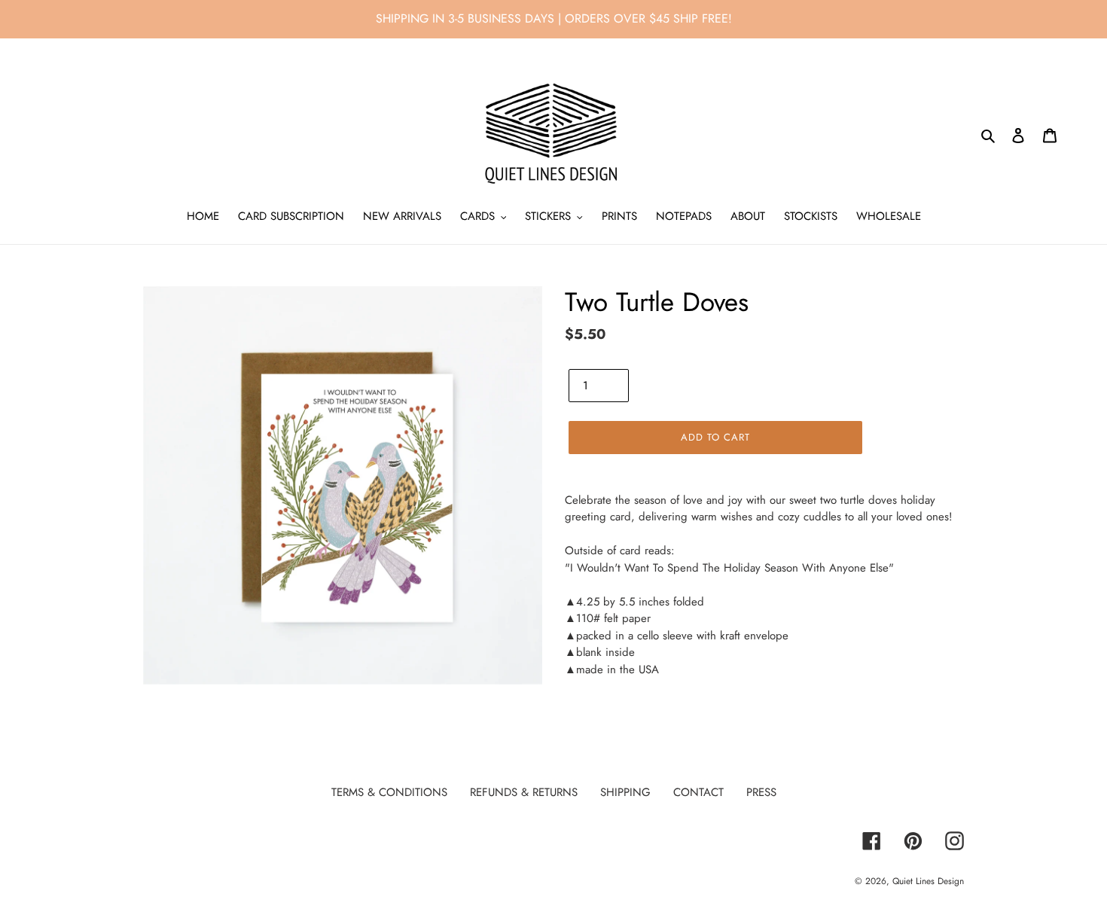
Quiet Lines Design (928, 881)
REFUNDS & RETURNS (524, 792)
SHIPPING (625, 792)
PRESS (761, 792)
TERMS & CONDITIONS (389, 792)
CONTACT (698, 792)
